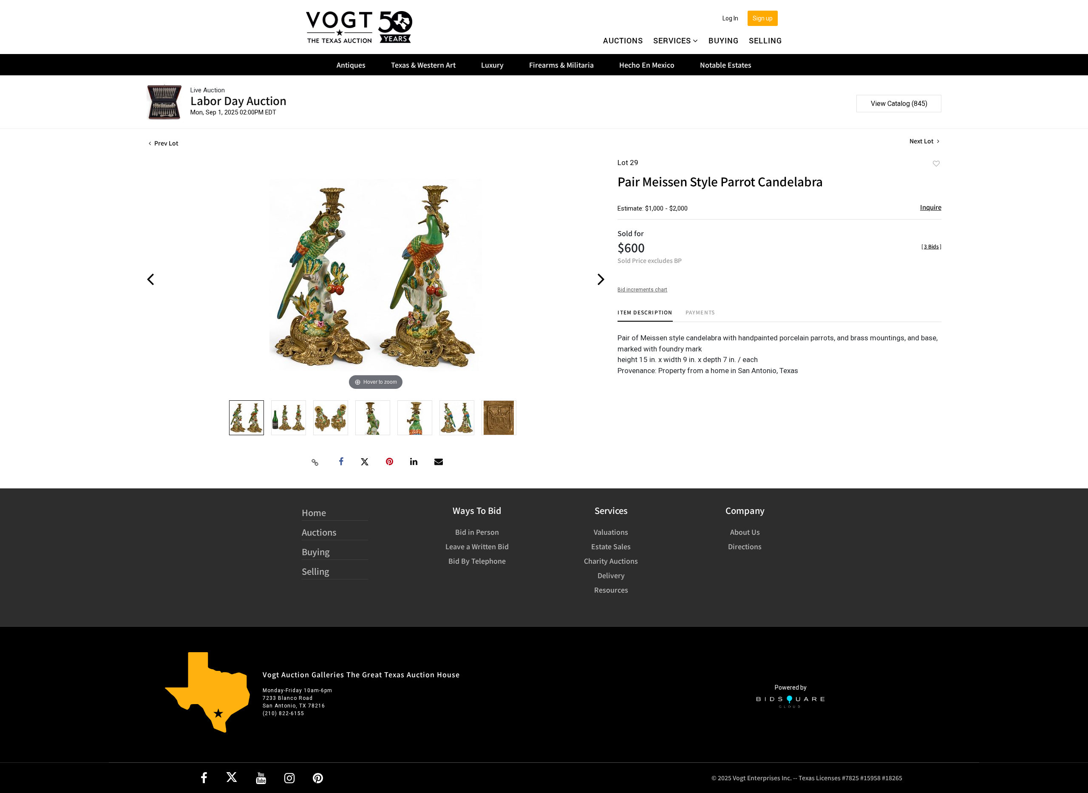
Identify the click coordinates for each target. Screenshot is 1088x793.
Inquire (930, 207)
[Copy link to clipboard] (315, 462)
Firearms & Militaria (561, 65)
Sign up (763, 18)
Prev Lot (165, 143)
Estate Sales (611, 546)
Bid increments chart (642, 290)
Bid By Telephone (477, 561)
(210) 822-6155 (283, 713)
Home (314, 512)
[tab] (645, 315)
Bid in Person (477, 532)
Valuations (611, 532)
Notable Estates (725, 65)
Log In (730, 18)
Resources (611, 590)
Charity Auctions (611, 561)
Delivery (611, 575)
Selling (765, 40)
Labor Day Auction (238, 100)
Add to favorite (936, 163)
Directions (745, 546)
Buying (723, 40)
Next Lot (922, 141)
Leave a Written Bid (477, 546)
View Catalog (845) (899, 104)
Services (672, 40)
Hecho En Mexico (646, 65)
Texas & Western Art (423, 65)
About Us (745, 532)
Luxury (492, 65)
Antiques (351, 65)
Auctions (623, 40)
